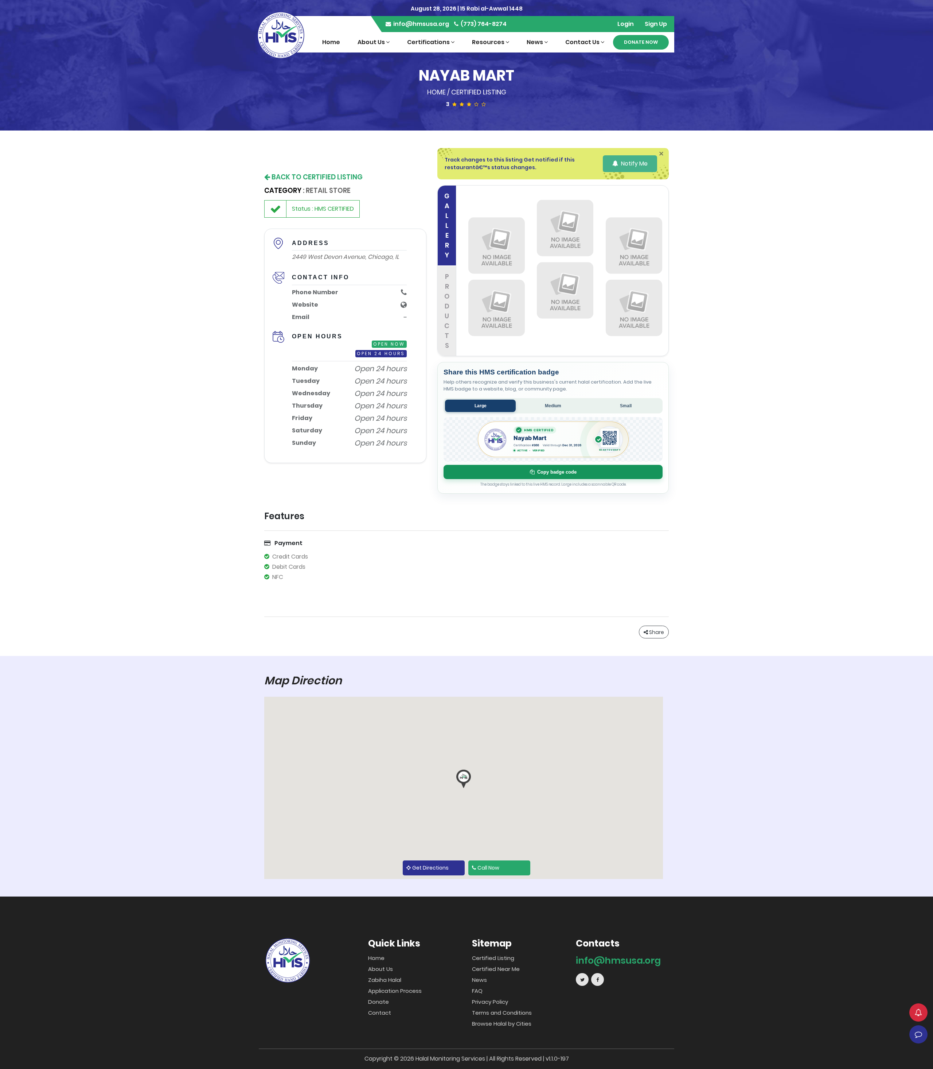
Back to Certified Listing (316, 177)
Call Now (488, 867)
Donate (378, 1002)
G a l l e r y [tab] (446, 225)
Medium (553, 405)
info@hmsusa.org (420, 24)
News (535, 42)
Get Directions (430, 867)
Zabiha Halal (384, 980)
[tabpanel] (565, 271)
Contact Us (583, 42)
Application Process (395, 991)
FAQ (477, 991)
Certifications (429, 42)
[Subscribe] (918, 1012)
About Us (372, 42)
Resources (488, 42)
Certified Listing (478, 92)
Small (626, 405)
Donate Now (641, 42)
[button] (463, 779)
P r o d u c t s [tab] (446, 311)
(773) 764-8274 (483, 24)
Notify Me (634, 163)
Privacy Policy (490, 1002)
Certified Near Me (496, 969)
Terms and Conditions (502, 1012)
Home (331, 42)
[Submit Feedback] (918, 1034)
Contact (379, 1012)
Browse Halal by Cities (501, 1023)
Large (481, 405)
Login (625, 24)
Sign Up (656, 24)
